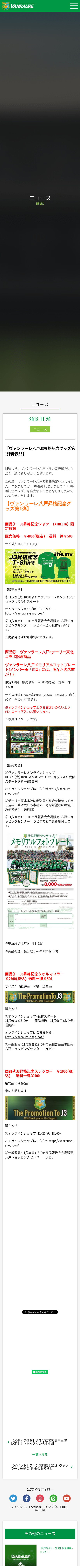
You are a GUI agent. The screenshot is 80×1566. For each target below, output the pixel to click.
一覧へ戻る (40, 1454)
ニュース (40, 429)
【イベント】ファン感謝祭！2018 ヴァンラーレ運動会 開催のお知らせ (39, 1467)
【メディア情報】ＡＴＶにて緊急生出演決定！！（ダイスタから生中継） (39, 1442)
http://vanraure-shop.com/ (24, 613)
